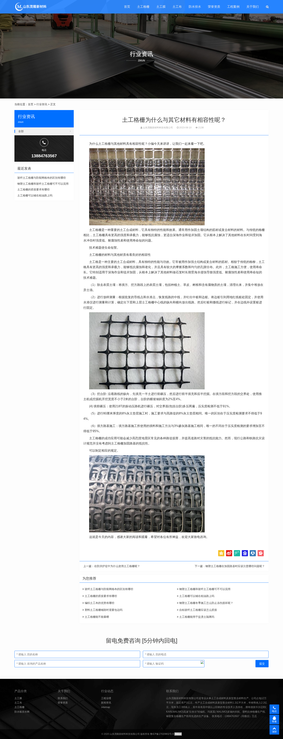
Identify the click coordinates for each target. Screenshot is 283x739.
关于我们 (252, 6)
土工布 (177, 6)
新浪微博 (229, 553)
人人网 (253, 553)
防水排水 (195, 6)
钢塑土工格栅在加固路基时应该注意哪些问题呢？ (235, 566)
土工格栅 (143, 6)
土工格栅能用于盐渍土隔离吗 (196, 616)
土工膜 (161, 6)
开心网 (261, 553)
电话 (274, 711)
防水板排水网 (21, 711)
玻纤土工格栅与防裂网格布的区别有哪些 (108, 589)
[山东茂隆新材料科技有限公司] (30, 7)
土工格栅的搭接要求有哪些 (100, 596)
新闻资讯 (106, 702)
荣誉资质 (214, 6)
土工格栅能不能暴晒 (96, 616)
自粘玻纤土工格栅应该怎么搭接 (197, 609)
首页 (127, 6)
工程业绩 (106, 698)
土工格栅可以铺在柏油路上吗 (196, 596)
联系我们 (63, 698)
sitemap (105, 707)
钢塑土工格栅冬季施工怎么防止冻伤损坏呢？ (205, 602)
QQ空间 (221, 553)
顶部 (274, 731)
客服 (274, 721)
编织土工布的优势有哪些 (99, 602)
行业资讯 (41, 104)
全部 (21, 131)
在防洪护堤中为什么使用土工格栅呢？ (117, 566)
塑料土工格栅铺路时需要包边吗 (103, 609)
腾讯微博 (237, 553)
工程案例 (233, 6)
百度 (245, 553)
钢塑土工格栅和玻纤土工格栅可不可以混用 (204, 589)
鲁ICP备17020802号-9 (162, 734)
